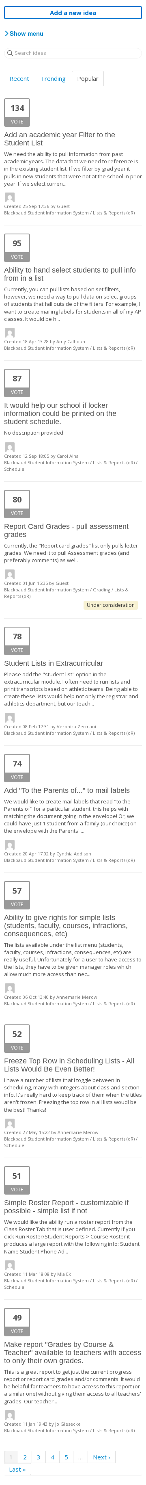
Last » (17, 1469)
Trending (53, 78)
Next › (101, 1457)
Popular (88, 78)
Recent (19, 78)
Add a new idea (73, 13)
